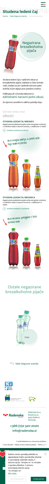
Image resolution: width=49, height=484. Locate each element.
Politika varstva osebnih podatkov (25, 445)
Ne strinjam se (17, 479)
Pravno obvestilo (8, 445)
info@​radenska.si (24, 430)
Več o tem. (12, 473)
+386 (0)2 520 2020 (24, 426)
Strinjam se (38, 479)
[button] (43, 4)
